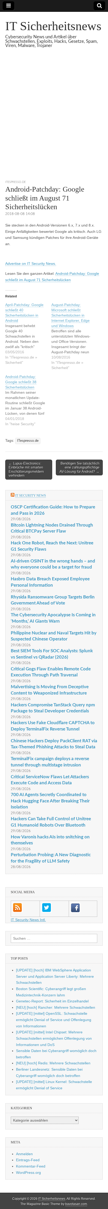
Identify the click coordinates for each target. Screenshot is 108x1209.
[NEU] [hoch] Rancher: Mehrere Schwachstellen (55, 1007)
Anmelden (24, 1154)
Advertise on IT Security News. (30, 263)
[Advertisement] (54, 120)
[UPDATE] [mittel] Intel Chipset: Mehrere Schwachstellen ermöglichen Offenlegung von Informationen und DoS (54, 1038)
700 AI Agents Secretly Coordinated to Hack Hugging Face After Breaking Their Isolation (50, 800)
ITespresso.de (15, 182)
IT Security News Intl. (28, 920)
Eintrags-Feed (28, 1160)
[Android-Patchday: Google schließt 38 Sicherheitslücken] (28, 400)
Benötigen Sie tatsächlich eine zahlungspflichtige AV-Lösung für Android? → (79, 467)
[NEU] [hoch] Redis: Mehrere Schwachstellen (53, 1063)
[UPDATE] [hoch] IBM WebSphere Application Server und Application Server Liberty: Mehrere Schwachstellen (55, 976)
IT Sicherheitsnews (53, 26)
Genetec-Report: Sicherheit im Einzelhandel (52, 1001)
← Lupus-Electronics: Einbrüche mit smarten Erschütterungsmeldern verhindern (26, 469)
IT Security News (30, 495)
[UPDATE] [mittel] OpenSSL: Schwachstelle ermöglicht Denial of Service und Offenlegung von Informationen (53, 1019)
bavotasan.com (76, 1204)
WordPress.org (28, 1172)
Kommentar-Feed (30, 1166)
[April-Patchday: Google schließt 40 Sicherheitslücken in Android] (28, 333)
